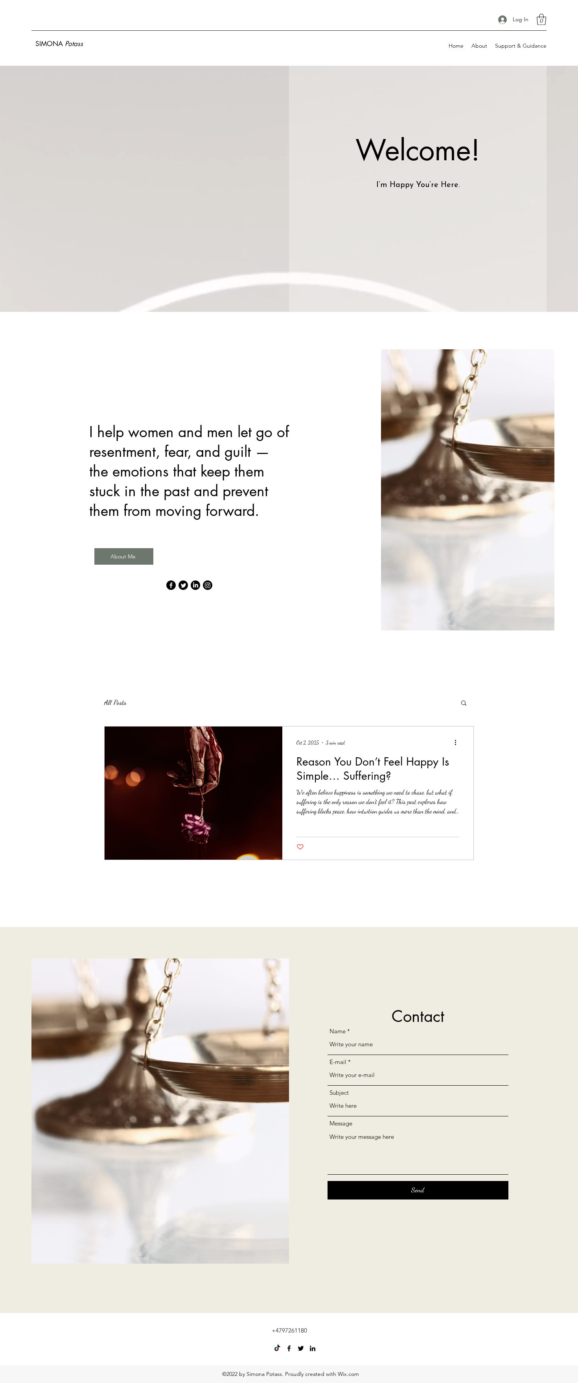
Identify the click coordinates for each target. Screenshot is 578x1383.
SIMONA (59, 43)
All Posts (115, 702)
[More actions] (458, 742)
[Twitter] (183, 585)
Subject (339, 1093)
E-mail (337, 1062)
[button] (541, 19)
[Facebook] (171, 585)
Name (337, 1031)
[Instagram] (207, 585)
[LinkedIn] (195, 585)
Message (340, 1123)
